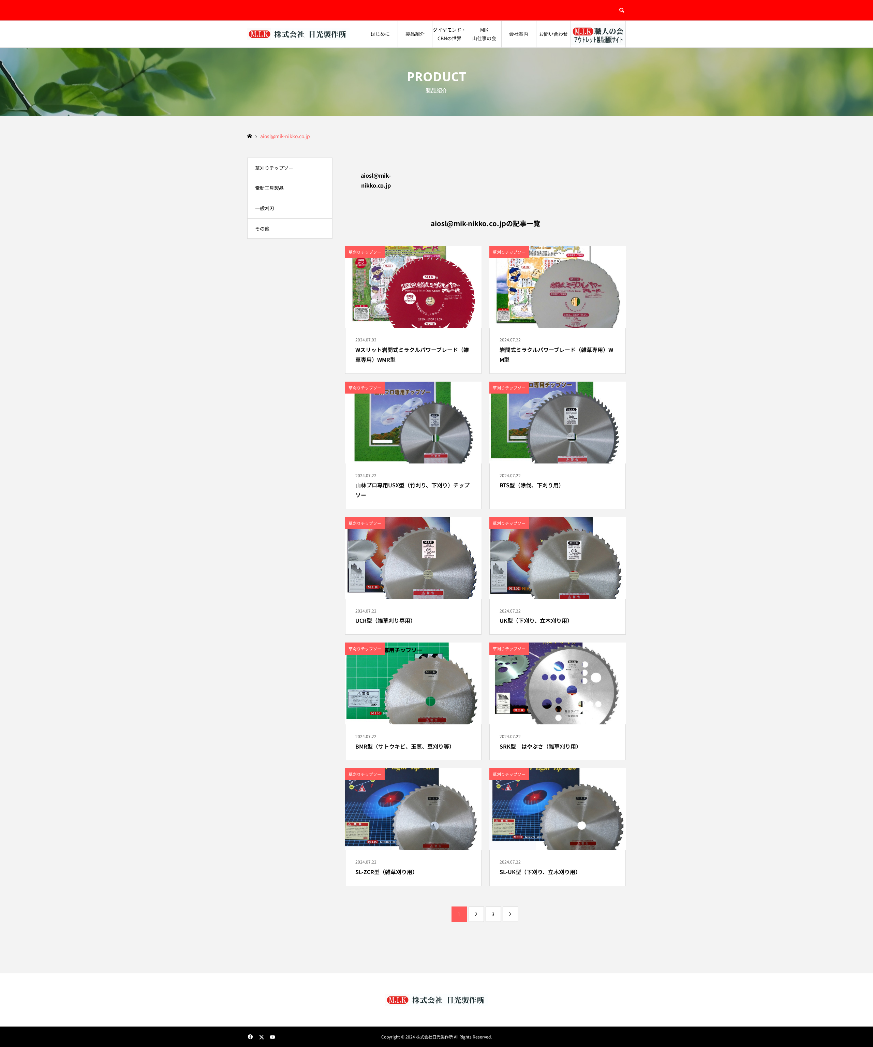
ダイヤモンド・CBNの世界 (449, 34)
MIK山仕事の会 (484, 34)
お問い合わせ (553, 33)
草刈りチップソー (274, 167)
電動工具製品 (269, 188)
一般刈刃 (264, 208)
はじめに (380, 33)
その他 (262, 228)
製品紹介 (415, 33)
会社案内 (518, 33)
